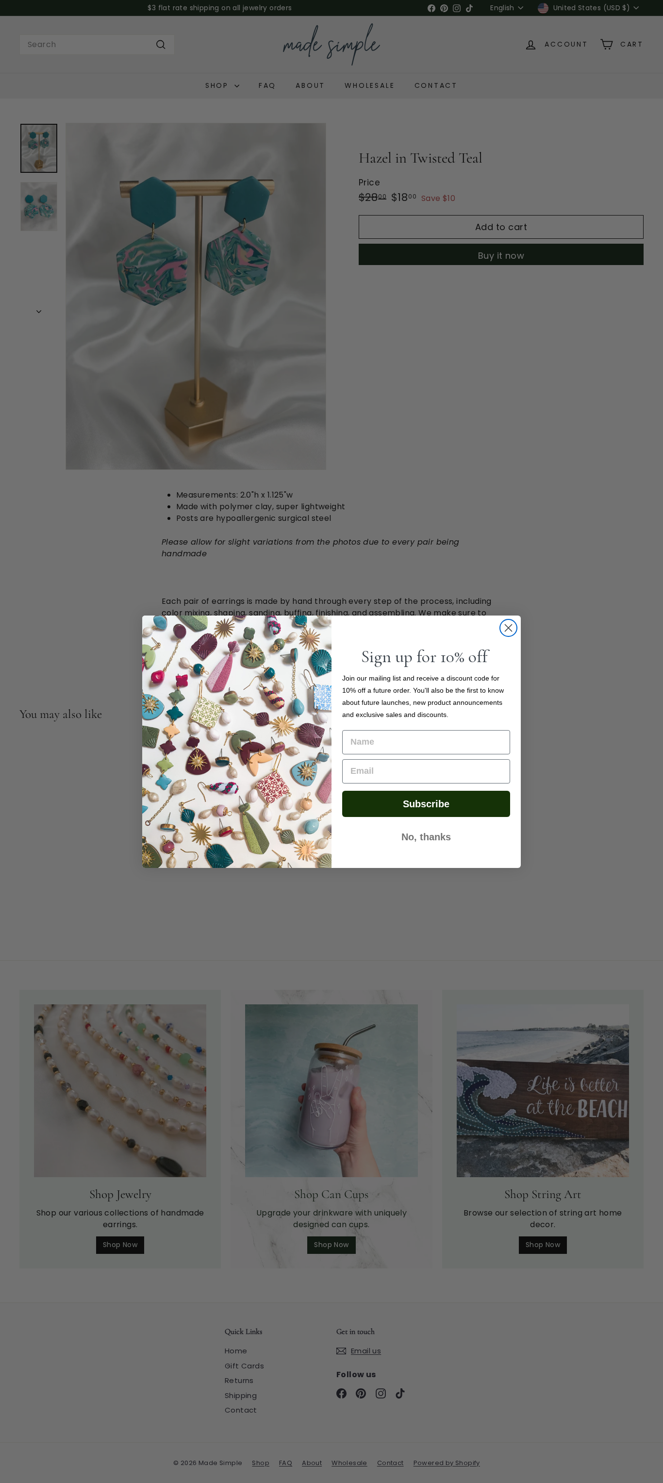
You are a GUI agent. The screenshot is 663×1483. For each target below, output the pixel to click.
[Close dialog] (508, 627)
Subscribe (426, 804)
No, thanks (426, 837)
